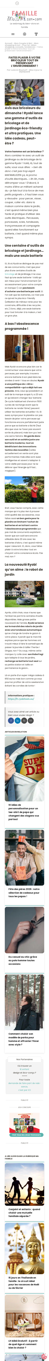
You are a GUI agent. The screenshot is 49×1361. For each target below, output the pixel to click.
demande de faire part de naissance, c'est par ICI (24, 1087)
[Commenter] (24, 721)
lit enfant (24, 1069)
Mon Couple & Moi (23, 43)
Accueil (8, 43)
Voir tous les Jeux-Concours (26, 1135)
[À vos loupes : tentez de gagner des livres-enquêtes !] (24, 1123)
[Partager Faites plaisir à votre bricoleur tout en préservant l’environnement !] (11, 721)
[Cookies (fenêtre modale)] (44, 1356)
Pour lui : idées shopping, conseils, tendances (20, 46)
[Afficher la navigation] (13, 34)
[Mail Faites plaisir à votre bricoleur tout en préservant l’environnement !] (31, 721)
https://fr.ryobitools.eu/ (21, 698)
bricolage (10, 274)
